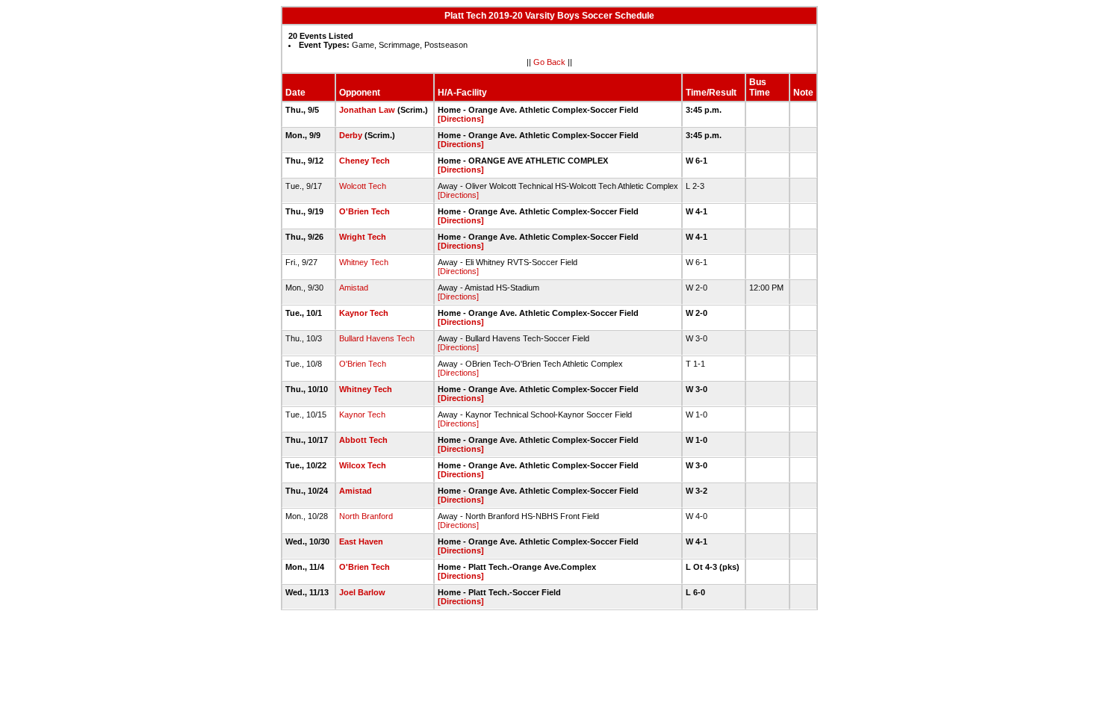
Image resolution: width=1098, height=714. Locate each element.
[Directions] (461, 118)
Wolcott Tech (362, 185)
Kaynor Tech (363, 312)
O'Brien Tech (364, 211)
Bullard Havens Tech (377, 338)
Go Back (549, 62)
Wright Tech (362, 236)
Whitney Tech (363, 262)
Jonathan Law (367, 109)
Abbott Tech (363, 439)
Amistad (353, 287)
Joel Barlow (362, 592)
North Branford (366, 516)
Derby (350, 135)
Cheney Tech (364, 160)
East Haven (361, 541)
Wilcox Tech (362, 465)
